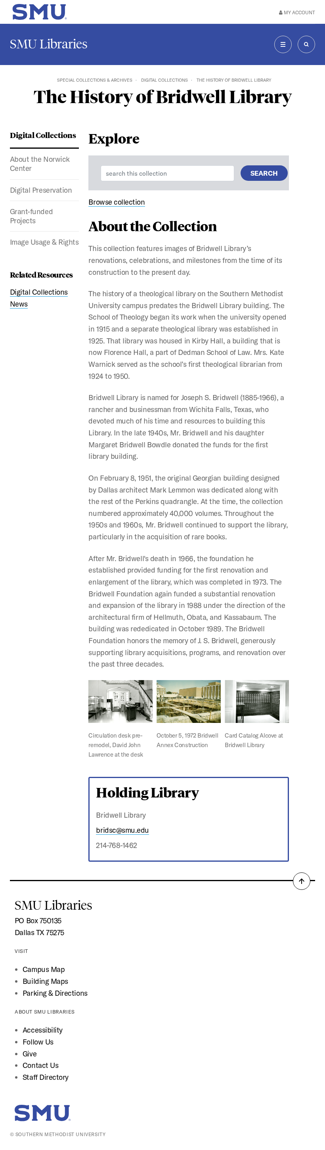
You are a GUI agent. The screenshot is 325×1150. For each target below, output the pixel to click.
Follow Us (38, 1041)
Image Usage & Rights (44, 242)
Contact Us (40, 1065)
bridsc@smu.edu (122, 830)
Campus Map (44, 969)
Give (29, 1053)
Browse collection (116, 202)
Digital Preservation (41, 190)
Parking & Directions (55, 993)
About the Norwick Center (40, 163)
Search (264, 173)
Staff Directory (46, 1077)
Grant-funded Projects (31, 216)
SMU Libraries (49, 44)
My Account (299, 12)
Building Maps (45, 981)
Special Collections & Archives (94, 80)
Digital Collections (164, 80)
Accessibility (43, 1030)
